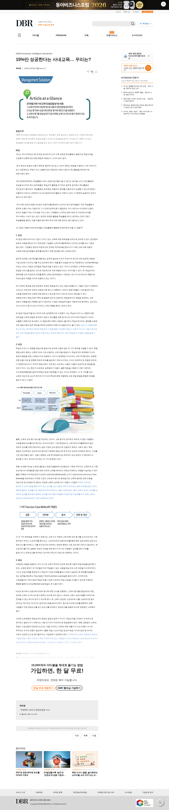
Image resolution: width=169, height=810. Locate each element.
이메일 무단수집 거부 (105, 792)
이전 (77, 736)
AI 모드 (146, 23)
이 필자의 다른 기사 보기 (29, 714)
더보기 (88, 72)
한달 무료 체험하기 (43, 688)
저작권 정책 (57, 792)
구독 (86, 35)
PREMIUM (61, 35)
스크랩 (96, 72)
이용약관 (39, 792)
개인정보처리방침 (80, 792)
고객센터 (136, 12)
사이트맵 (128, 792)
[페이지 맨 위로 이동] (160, 803)
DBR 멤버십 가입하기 (69, 688)
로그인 (118, 12)
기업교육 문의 (147, 12)
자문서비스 (111, 35)
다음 (94, 736)
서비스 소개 (20, 792)
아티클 (35, 35)
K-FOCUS (137, 35)
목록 (85, 736)
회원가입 (126, 12)
